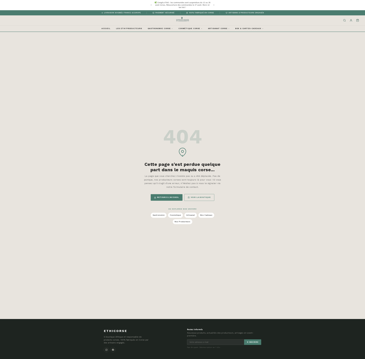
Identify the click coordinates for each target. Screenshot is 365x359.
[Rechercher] (344, 20)
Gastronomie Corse (159, 28)
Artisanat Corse (218, 28)
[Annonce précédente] (151, 5)
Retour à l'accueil (168, 197)
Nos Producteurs (182, 222)
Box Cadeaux (206, 215)
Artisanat (190, 215)
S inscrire (252, 342)
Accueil (106, 28)
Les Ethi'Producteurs (129, 28)
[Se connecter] (351, 20)
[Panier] (357, 20)
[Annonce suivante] (214, 5)
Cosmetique (175, 215)
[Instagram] (106, 349)
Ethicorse (115, 331)
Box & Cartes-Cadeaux (248, 28)
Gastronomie (159, 215)
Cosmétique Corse (189, 28)
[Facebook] (112, 349)
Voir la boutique (201, 197)
